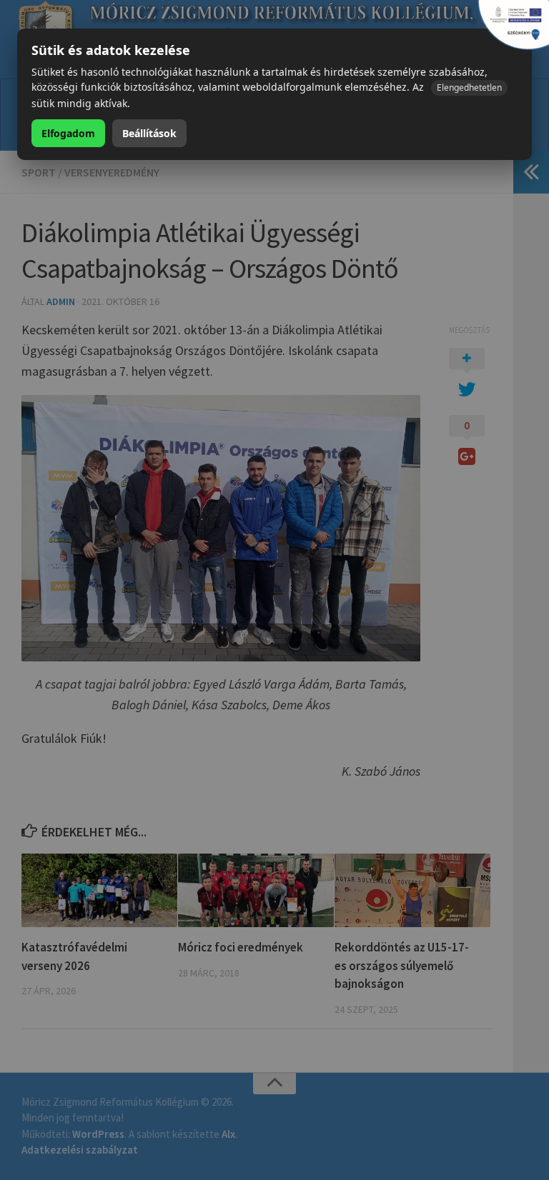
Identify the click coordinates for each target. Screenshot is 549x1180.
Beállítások (149, 133)
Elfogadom (68, 133)
